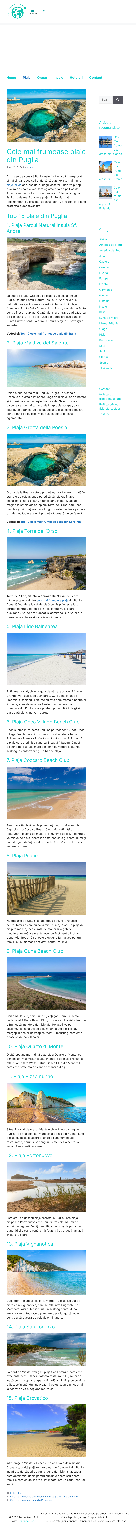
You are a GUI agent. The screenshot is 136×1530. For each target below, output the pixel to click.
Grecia (103, 295)
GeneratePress (26, 1521)
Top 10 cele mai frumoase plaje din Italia (48, 333)
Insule (58, 78)
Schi (102, 351)
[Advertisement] (68, 48)
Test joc (104, 414)
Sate (102, 345)
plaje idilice (14, 185)
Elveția (103, 273)
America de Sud (110, 250)
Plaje (27, 78)
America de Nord (110, 244)
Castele (104, 261)
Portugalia (106, 340)
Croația (104, 267)
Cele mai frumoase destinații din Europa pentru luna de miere (44, 1496)
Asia (102, 256)
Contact (95, 78)
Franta (103, 284)
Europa (103, 278)
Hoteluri (76, 78)
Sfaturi (103, 357)
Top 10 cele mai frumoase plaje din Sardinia (50, 521)
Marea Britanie (109, 323)
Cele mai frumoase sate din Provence (31, 1500)
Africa (103, 239)
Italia (12, 1493)
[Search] (118, 100)
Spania (103, 362)
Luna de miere (108, 317)
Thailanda (105, 368)
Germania (105, 289)
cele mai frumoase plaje (52, 600)
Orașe (42, 78)
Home (11, 78)
